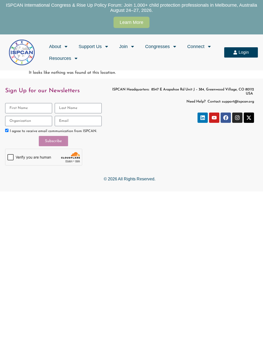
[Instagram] (237, 118)
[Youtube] (214, 118)
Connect (195, 46)
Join (123, 46)
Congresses (157, 46)
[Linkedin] (203, 118)
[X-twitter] (249, 118)
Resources (60, 58)
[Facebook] (226, 118)
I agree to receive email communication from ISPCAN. (53, 131)
